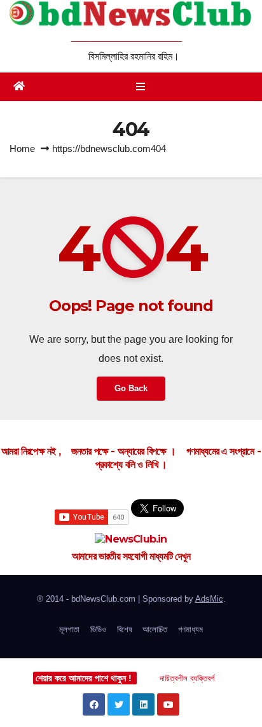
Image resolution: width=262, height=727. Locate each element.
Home (22, 148)
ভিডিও (98, 629)
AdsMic (209, 599)
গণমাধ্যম (190, 629)
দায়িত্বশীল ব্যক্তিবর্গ (187, 678)
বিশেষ (124, 629)
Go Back (131, 388)
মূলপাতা (69, 629)
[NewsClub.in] (131, 539)
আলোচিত (154, 629)
